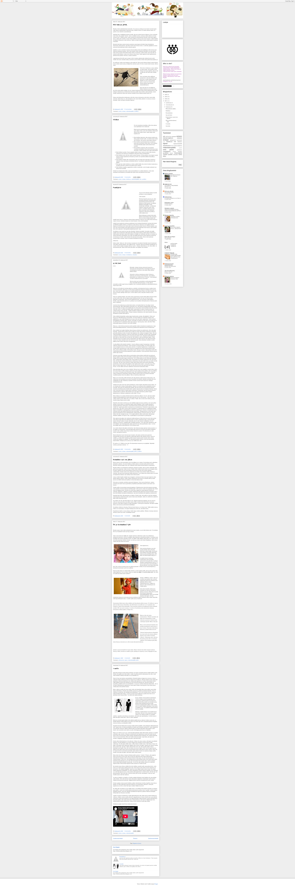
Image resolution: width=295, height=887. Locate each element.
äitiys (164, 156)
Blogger (156, 884)
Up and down (117, 263)
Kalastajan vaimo (169, 202)
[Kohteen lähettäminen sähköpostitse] (135, 109)
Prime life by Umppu (170, 236)
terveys (171, 153)
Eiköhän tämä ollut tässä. (170, 266)
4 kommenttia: (127, 252)
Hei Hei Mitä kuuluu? (169, 192)
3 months (116, 668)
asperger (174, 136)
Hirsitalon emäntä (169, 208)
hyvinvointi (179, 140)
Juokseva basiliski (169, 226)
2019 (166, 96)
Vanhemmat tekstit (153, 838)
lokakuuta (168, 106)
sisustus (180, 151)
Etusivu (135, 838)
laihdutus (180, 141)
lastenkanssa (167, 145)
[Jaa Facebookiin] (139, 109)
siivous (174, 151)
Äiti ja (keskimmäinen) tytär (122, 525)
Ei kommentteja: (128, 109)
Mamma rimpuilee (169, 215)
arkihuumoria (121, 660)
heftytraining (168, 197)
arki (164, 136)
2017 (166, 101)
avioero (120, 111)
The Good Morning (170, 270)
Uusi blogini (116, 847)
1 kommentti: (127, 515)
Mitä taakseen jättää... (120, 25)
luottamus (179, 145)
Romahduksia (117, 187)
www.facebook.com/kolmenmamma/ (172, 80)
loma (172, 145)
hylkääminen (173, 140)
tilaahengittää (178, 153)
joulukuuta (168, 102)
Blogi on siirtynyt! (168, 271)
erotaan (124, 111)
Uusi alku (168, 126)
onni (140, 179)
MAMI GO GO (168, 184)
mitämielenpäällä (130, 111)
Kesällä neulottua (168, 203)
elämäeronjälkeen (168, 138)
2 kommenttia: (127, 177)
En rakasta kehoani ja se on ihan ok (173, 198)
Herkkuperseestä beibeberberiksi (169, 264)
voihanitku (134, 254)
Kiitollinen (116, 120)
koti (175, 141)
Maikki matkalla (169, 173)
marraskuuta (169, 104)
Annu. (166, 242)
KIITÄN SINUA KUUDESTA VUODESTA (174, 245)
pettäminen (179, 149)
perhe (135, 451)
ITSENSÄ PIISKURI (169, 253)
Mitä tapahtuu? (168, 238)
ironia (164, 141)
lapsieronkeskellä (178, 143)
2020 (166, 94)
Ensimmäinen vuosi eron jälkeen (122, 460)
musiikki (180, 147)
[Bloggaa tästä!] (136, 109)
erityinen (179, 138)
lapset (126, 660)
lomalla (175, 145)
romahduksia (129, 254)
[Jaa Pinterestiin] (140, 109)
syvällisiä (136, 111)
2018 (166, 98)
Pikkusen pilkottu (169, 276)
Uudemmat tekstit (118, 838)
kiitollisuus (128, 179)
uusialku (170, 154)
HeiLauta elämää (169, 191)
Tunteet (165, 154)
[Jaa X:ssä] (137, 109)
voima (180, 154)
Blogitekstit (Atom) (137, 843)
